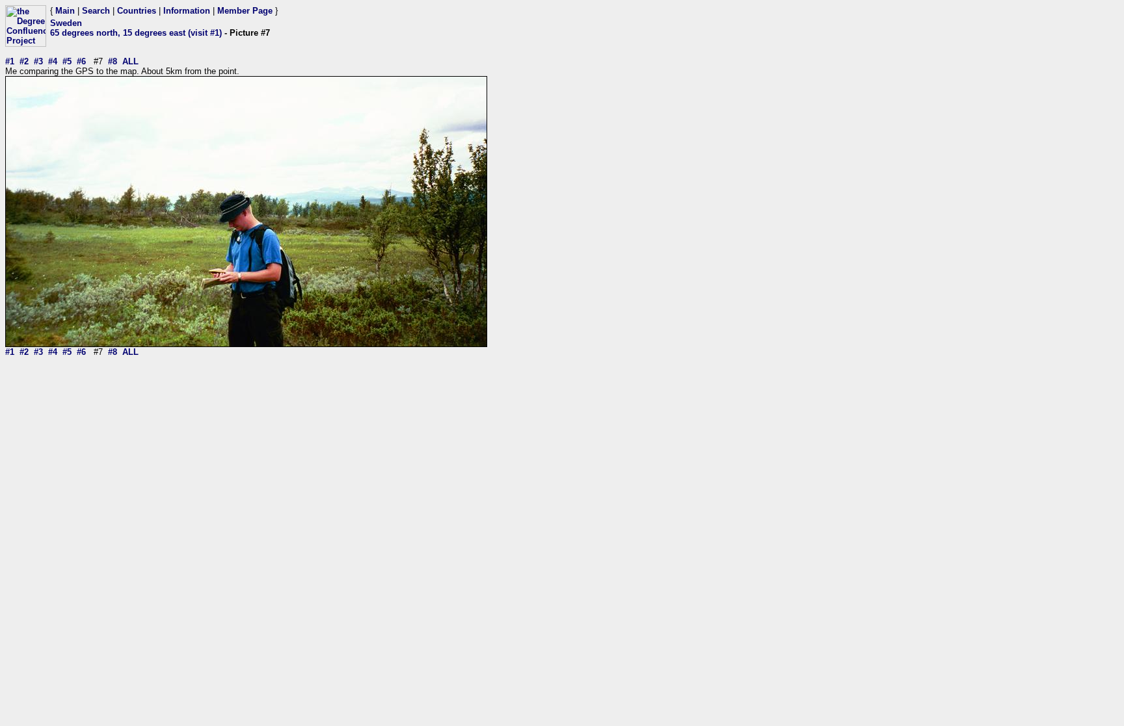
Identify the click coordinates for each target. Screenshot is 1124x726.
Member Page (245, 11)
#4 (52, 61)
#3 (38, 61)
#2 (24, 61)
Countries (136, 11)
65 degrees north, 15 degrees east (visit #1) (136, 33)
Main (65, 11)
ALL (130, 61)
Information (186, 11)
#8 (112, 61)
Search (96, 11)
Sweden (66, 23)
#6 (81, 61)
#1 (9, 61)
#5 (67, 61)
